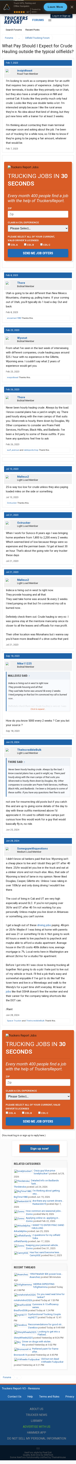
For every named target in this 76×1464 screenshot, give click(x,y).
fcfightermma (40, 1287)
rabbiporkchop (31, 450)
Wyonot (22, 338)
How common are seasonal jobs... (44, 1211)
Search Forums (14, 29)
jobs (8, 991)
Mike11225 (24, 663)
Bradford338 (20, 1310)
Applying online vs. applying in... (43, 1218)
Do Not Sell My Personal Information (36, 1438)
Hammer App (36, 1432)
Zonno (29, 1214)
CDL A (14, 244)
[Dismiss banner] (72, 7)
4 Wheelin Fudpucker (52, 1361)
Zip (10, 208)
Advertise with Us (36, 1426)
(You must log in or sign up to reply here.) (24, 1135)
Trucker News (36, 1415)
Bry (23, 1344)
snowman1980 (14, 318)
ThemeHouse (58, 1457)
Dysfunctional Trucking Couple (44, 1314)
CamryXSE (35, 1255)
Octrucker (12, 503)
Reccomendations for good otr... (45, 1324)
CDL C (46, 244)
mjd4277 (32, 1317)
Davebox (33, 1327)
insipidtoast (24, 70)
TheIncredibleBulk (29, 749)
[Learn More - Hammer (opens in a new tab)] (38, 7)
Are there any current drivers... (48, 1200)
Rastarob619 (39, 1204)
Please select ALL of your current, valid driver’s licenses (31, 238)
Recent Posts (32, 29)
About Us (36, 1409)
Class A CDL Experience (23, 222)
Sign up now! (39, 1148)
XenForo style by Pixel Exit (38, 1452)
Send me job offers (38, 253)
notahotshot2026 (23, 1300)
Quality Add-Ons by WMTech (38, 1454)
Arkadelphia (20, 1231)
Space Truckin (14, 1021)
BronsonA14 (20, 1354)
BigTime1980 (21, 1197)
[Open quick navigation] (68, 38)
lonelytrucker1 (41, 1173)
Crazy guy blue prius (44, 1170)
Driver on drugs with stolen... (37, 1341)
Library (36, 1421)
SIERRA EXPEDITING (43, 1284)
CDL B (30, 244)
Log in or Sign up (61, 15)
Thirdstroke (20, 1186)
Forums (38, 20)
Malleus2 (23, 476)
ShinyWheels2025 (23, 1337)
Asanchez (35, 1277)
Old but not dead (50, 1358)
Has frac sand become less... (45, 1252)
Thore (21, 283)
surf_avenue (13, 450)
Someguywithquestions (32, 848)
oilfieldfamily (20, 1241)
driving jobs (44, 925)
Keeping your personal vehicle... (42, 1245)
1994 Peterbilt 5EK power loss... (46, 1274)
